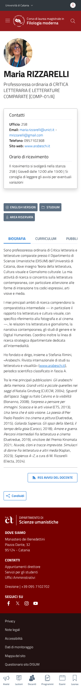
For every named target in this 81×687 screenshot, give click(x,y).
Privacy (10, 621)
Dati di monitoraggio (19, 647)
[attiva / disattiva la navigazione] (7, 20)
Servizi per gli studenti (21, 572)
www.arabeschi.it (37, 146)
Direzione (12, 586)
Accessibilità (13, 638)
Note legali (12, 629)
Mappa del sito (15, 655)
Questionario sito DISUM (22, 664)
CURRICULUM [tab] (45, 238)
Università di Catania (17, 5)
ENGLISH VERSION (23, 207)
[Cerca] (73, 21)
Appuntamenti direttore (22, 566)
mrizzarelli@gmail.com (26, 135)
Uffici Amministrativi (20, 577)
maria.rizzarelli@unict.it (37, 129)
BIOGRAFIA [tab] (17, 238)
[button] (32, 5)
